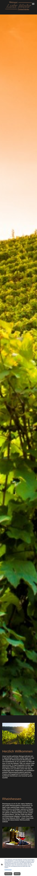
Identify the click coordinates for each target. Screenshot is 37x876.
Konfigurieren (8, 869)
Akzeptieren (8, 873)
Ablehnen (17, 873)
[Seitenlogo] (18, 5)
